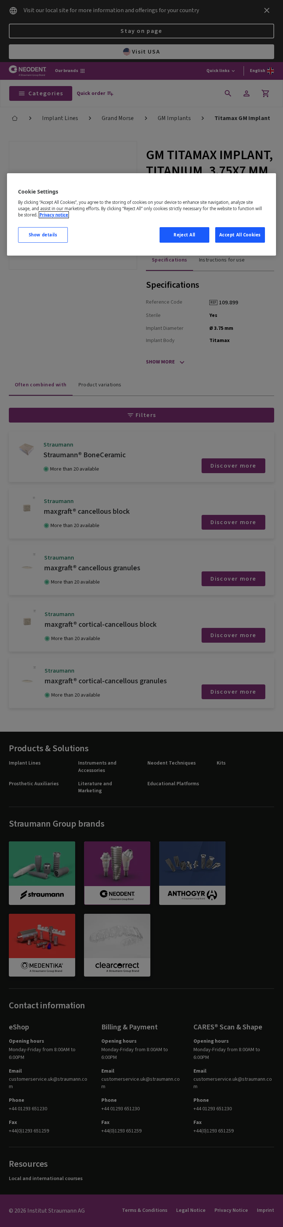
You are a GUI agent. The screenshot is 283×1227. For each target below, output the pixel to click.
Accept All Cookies (240, 234)
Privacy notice (53, 215)
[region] (141, 214)
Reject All (184, 234)
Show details (43, 234)
